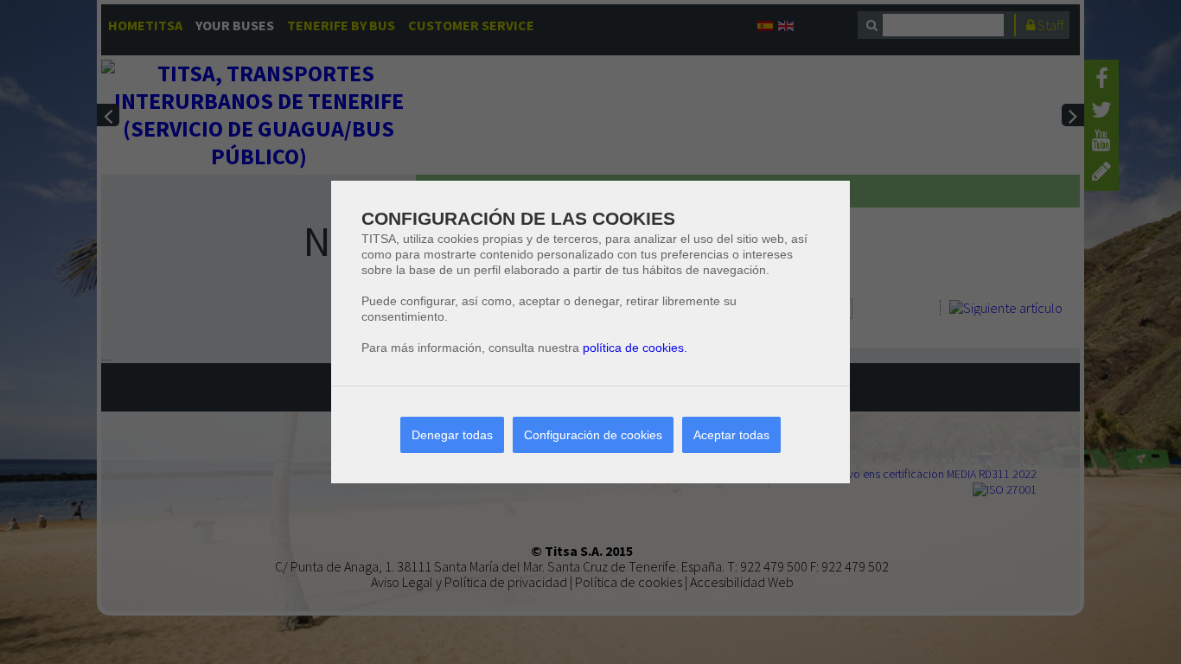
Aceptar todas (731, 435)
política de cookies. (635, 347)
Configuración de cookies (593, 435)
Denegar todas (452, 435)
